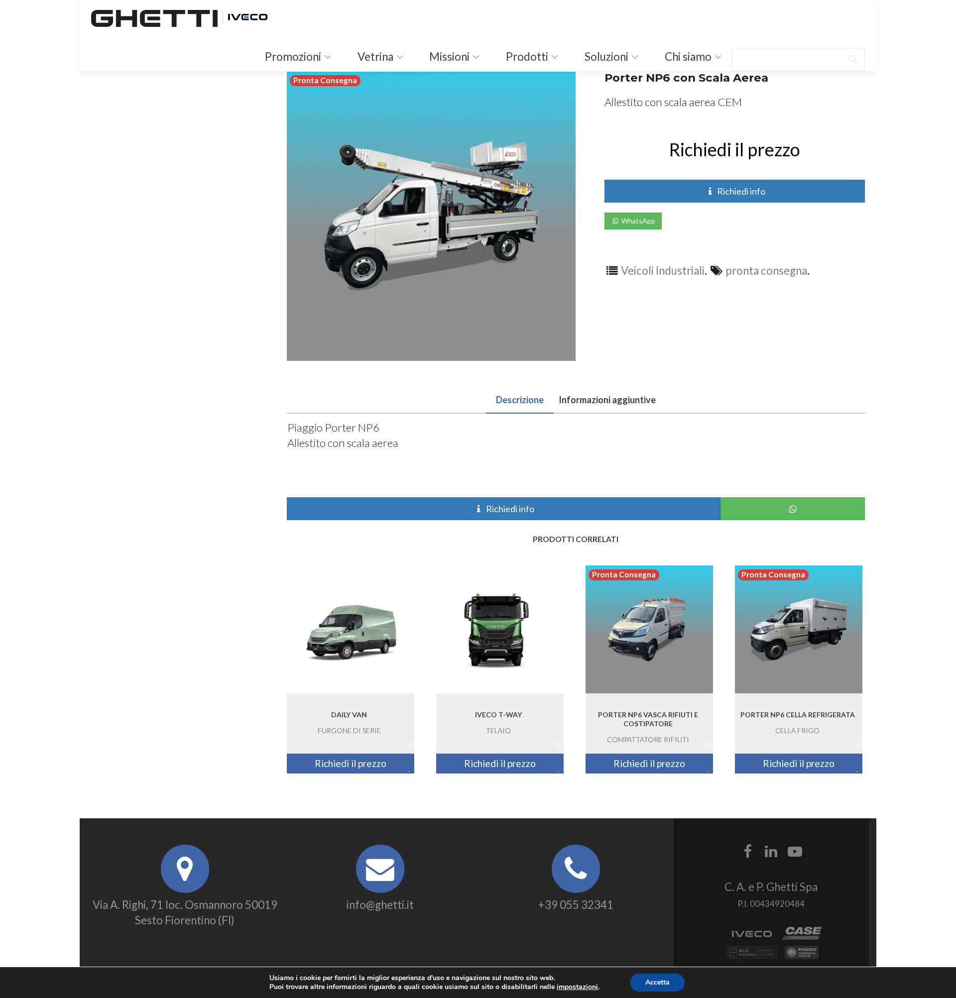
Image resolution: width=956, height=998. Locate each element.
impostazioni (577, 987)
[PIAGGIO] (802, 956)
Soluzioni (605, 56)
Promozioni (292, 56)
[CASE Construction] (802, 937)
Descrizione (520, 399)
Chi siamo (687, 56)
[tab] (520, 398)
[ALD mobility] (752, 956)
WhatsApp (637, 221)
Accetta (657, 982)
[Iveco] (247, 15)
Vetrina (374, 56)
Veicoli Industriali (663, 270)
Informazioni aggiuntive (607, 399)
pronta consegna (766, 270)
